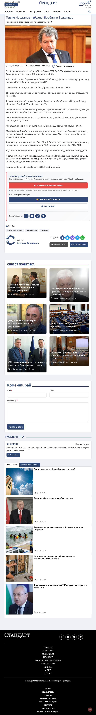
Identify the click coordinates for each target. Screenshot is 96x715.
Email (52, 391)
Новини (48, 647)
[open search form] (89, 11)
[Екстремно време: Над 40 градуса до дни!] (19, 481)
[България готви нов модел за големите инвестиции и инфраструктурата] (26, 283)
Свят (48, 670)
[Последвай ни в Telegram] (80, 637)
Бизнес (48, 667)
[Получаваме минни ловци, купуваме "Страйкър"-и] (69, 319)
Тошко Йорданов (14, 230)
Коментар (12, 400)
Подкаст (48, 657)
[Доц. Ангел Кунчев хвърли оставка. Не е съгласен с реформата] (26, 319)
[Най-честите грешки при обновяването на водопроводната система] (19, 568)
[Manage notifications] (90, 709)
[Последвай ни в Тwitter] (74, 637)
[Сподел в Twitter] (67, 237)
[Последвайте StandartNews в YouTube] (11, 7)
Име (9, 391)
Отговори (14, 455)
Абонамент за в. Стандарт (48, 711)
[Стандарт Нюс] (17, 637)
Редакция (48, 695)
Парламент (31, 230)
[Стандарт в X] (43, 216)
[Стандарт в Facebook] (26, 216)
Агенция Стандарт (65, 66)
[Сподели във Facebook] (62, 237)
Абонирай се (11, 4)
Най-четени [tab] (11, 464)
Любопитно (48, 664)
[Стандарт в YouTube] (32, 216)
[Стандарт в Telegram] (37, 216)
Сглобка (44, 230)
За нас (48, 689)
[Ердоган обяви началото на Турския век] (19, 510)
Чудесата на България (48, 660)
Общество (48, 654)
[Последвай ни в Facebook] (61, 637)
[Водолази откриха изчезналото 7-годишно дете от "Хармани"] (19, 539)
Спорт (48, 673)
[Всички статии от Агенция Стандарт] (10, 240)
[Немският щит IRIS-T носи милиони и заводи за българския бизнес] (69, 351)
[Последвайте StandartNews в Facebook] (5, 7)
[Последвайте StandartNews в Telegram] (14, 7)
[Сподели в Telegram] (77, 237)
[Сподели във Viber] (72, 237)
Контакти (48, 705)
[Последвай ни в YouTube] (68, 637)
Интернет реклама (48, 698)
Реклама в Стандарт (48, 702)
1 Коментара (80, 244)
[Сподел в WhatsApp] (82, 237)
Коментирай (60, 244)
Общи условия (48, 692)
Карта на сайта (48, 708)
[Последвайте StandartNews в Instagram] (8, 7)
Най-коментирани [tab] (29, 464)
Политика (48, 651)
